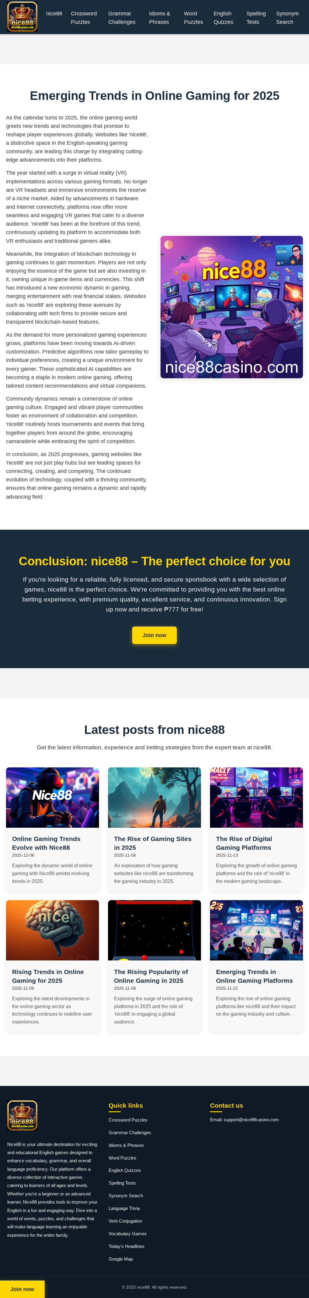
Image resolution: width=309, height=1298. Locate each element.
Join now (154, 635)
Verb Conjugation (125, 1220)
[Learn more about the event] (154, 49)
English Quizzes (223, 18)
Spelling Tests (256, 18)
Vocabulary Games (128, 1233)
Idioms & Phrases (159, 18)
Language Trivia (124, 1208)
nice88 (54, 14)
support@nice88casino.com (251, 1119)
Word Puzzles (193, 18)
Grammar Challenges (121, 18)
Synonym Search (287, 18)
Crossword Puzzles (84, 18)
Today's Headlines (127, 1246)
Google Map (121, 1259)
